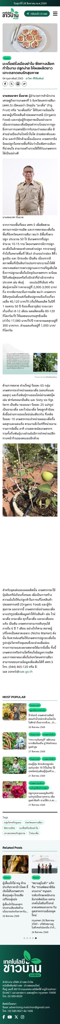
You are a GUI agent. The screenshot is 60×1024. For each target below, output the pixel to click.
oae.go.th (26, 671)
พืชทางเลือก (9, 828)
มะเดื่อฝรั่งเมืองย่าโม (28, 828)
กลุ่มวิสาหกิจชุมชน (12, 822)
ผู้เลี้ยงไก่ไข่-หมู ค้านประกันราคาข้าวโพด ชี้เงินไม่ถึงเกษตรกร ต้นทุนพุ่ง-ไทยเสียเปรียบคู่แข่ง (15, 891)
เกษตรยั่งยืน (49, 734)
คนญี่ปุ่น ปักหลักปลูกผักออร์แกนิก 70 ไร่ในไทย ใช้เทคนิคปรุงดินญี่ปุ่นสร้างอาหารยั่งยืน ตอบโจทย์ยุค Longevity (41, 771)
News (7, 58)
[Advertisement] (30, 550)
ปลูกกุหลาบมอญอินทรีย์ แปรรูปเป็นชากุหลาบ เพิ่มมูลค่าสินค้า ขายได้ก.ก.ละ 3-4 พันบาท (42, 798)
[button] (24, 938)
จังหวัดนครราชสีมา (34, 822)
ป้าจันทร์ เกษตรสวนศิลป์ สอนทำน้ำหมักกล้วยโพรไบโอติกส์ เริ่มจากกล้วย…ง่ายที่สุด (42, 720)
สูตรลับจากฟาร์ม (37, 710)
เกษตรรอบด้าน (37, 783)
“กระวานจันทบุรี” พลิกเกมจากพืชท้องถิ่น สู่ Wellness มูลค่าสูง (42, 743)
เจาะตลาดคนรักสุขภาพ (14, 833)
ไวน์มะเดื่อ (34, 833)
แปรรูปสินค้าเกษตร (39, 788)
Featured (35, 705)
